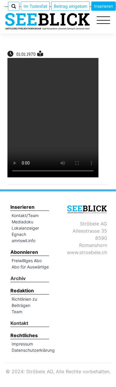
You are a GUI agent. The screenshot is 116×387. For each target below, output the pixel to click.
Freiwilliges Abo (27, 260)
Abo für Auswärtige (30, 266)
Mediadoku (22, 221)
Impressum (22, 343)
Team (17, 311)
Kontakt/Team (25, 215)
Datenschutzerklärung (33, 350)
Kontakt (19, 323)
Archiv (18, 278)
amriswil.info (23, 240)
